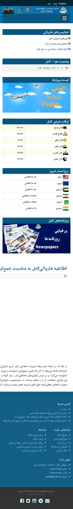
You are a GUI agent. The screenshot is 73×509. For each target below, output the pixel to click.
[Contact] (47, 501)
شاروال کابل (62, 435)
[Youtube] (34, 501)
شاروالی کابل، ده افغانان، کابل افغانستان (50, 465)
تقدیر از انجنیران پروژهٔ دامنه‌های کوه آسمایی (48, 413)
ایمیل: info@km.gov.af (56, 476)
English (62, 3)
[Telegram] (41, 501)
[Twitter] (28, 501)
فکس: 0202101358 (58, 473)
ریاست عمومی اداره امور (32, 450)
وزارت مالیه (38, 439)
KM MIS (42, 494)
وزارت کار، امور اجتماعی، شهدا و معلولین (25, 443)
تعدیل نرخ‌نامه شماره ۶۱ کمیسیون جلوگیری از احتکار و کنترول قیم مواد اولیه (35, 420)
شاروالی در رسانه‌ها (59, 447)
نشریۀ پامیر (62, 443)
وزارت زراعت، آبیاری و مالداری (30, 447)
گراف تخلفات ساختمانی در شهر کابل (52, 49)
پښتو (55, 3)
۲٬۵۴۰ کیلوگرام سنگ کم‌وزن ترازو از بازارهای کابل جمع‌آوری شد (40, 417)
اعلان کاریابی (61, 450)
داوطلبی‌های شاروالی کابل (56, 43)
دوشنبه (64, 409)
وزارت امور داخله (35, 435)
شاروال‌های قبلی (60, 439)
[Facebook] (22, 501)
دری (49, 3)
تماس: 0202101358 (58, 469)
